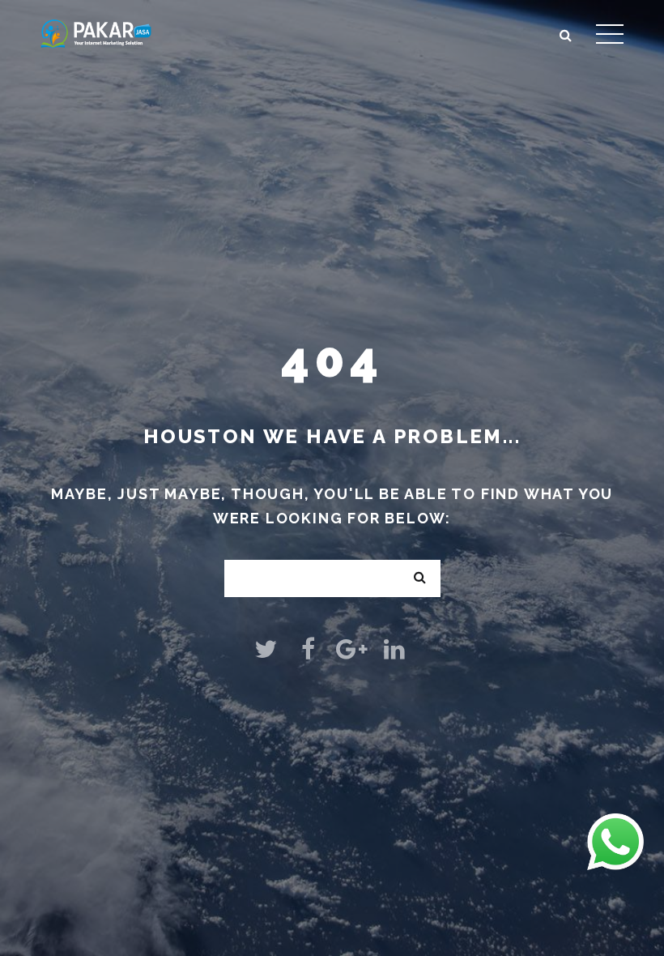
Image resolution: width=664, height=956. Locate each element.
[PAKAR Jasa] (95, 32)
